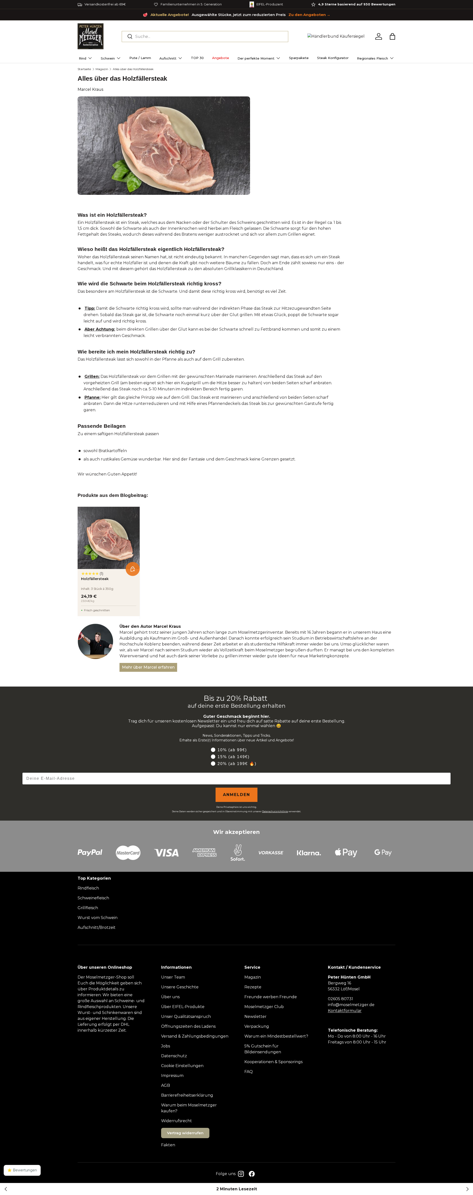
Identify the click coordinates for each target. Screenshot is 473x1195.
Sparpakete (299, 58)
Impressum (172, 1075)
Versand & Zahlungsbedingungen (194, 1036)
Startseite (84, 69)
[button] (392, 36)
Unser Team (173, 977)
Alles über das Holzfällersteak (133, 69)
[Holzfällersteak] (109, 538)
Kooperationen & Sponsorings (273, 1061)
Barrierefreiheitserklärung (187, 1095)
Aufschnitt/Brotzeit (97, 927)
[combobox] (205, 36)
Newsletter (255, 1016)
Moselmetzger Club (264, 1006)
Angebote (220, 58)
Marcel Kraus (90, 89)
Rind (82, 58)
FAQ (248, 1071)
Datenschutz (174, 1056)
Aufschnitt (167, 58)
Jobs (165, 1046)
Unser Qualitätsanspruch (186, 1016)
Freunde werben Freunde (270, 997)
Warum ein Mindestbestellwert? (276, 1036)
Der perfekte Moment (255, 58)
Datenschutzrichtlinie (275, 811)
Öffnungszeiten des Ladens (188, 1026)
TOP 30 (197, 58)
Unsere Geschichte (180, 987)
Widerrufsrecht (176, 1120)
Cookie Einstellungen (182, 1065)
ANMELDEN (236, 794)
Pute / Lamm (140, 58)
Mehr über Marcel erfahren (148, 667)
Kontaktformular (345, 1010)
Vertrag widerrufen (185, 1133)
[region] (236, 4)
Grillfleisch (88, 907)
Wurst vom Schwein (98, 917)
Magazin (102, 69)
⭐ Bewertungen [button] (22, 1170)
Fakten (168, 1145)
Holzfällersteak (95, 579)
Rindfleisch (88, 888)
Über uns (170, 997)
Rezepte (252, 987)
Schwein (108, 58)
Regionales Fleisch (372, 58)
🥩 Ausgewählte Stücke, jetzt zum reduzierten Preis (236, 14)
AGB (165, 1085)
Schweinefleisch (93, 898)
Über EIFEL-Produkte (182, 1006)
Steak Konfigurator (333, 58)
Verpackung (256, 1026)
